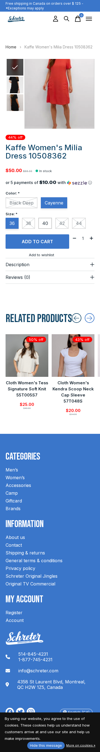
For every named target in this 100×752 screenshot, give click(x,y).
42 (62, 223)
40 (45, 223)
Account (15, 620)
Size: (12, 214)
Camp (12, 493)
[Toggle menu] (88, 18)
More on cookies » (80, 745)
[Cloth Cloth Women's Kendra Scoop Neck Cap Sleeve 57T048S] (73, 355)
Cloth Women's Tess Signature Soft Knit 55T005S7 (27, 389)
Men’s (12, 470)
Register (14, 612)
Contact (14, 545)
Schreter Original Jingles (32, 576)
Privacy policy (20, 568)
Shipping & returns (25, 553)
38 (28, 223)
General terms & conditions (34, 560)
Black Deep (21, 203)
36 (12, 223)
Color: (13, 193)
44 (79, 223)
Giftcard (14, 501)
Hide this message (46, 745)
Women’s (15, 477)
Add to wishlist (41, 255)
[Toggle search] (66, 18)
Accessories (18, 485)
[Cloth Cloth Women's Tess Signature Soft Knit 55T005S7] (27, 355)
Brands (13, 508)
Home (11, 47)
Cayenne (54, 203)
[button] (50, 182)
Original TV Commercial (30, 584)
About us (15, 537)
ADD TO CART (37, 241)
